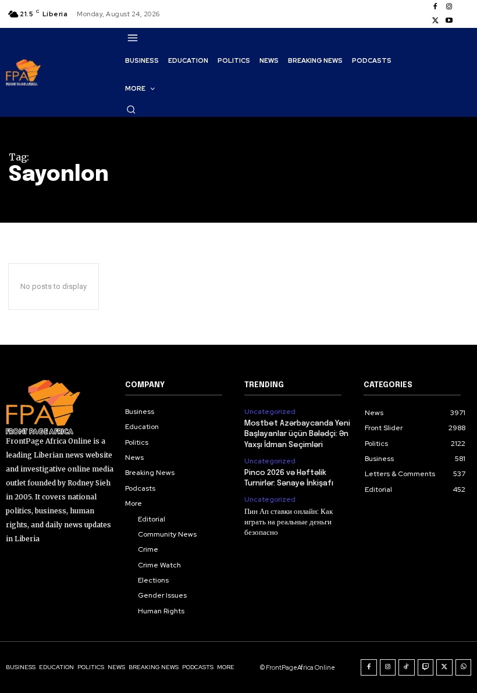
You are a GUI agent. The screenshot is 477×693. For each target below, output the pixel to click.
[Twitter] (435, 21)
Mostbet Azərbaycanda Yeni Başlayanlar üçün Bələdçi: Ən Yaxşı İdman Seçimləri (297, 434)
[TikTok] (406, 667)
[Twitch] (426, 667)
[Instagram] (449, 7)
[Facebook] (435, 7)
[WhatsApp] (463, 667)
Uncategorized (270, 412)
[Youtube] (449, 21)
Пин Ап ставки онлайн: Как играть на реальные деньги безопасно (288, 522)
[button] (131, 109)
